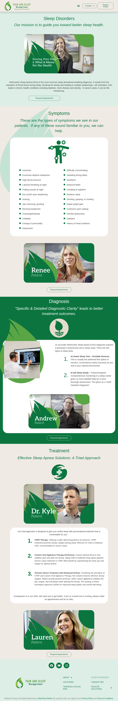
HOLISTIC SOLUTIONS (96, 688)
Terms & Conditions (105, 698)
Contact (88, 6)
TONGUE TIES (97, 682)
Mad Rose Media (45, 698)
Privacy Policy (87, 698)
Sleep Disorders (100, 677)
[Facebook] (51, 665)
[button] (78, 6)
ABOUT (66, 677)
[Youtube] (59, 665)
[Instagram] (66, 665)
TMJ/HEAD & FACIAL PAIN (72, 688)
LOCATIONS (68, 682)
